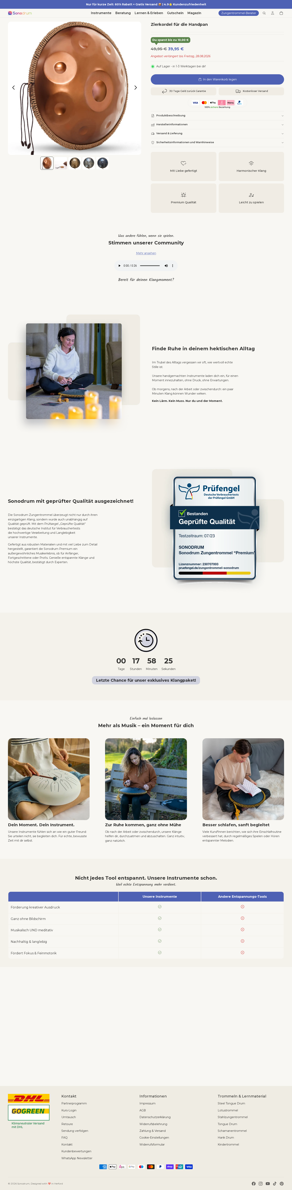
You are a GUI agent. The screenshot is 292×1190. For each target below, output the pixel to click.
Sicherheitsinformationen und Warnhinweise (185, 142)
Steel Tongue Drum (231, 1103)
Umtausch (68, 1117)
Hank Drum (226, 1137)
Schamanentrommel (232, 1131)
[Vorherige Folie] (12, 88)
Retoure (67, 1124)
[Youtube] (267, 1183)
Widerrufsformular (152, 1144)
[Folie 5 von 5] (102, 163)
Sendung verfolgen (74, 1131)
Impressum (147, 1103)
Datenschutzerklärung (155, 1117)
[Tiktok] (274, 1183)
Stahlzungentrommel (233, 1117)
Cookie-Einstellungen (154, 1137)
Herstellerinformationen (172, 124)
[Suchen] (264, 13)
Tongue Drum (227, 1124)
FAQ (64, 1137)
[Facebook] (253, 1183)
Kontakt (67, 1144)
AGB (142, 1110)
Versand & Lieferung (169, 133)
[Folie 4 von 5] (88, 163)
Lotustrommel (228, 1110)
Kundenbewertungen (76, 1151)
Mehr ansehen (146, 253)
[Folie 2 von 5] (61, 163)
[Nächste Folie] (136, 88)
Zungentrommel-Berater (238, 13)
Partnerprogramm (74, 1103)
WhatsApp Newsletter (76, 1158)
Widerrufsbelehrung (153, 1124)
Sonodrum (23, 1183)
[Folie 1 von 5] (47, 163)
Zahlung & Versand (152, 1131)
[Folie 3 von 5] (75, 163)
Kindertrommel (228, 1144)
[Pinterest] (281, 1183)
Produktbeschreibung (170, 115)
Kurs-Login (68, 1110)
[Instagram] (260, 1183)
